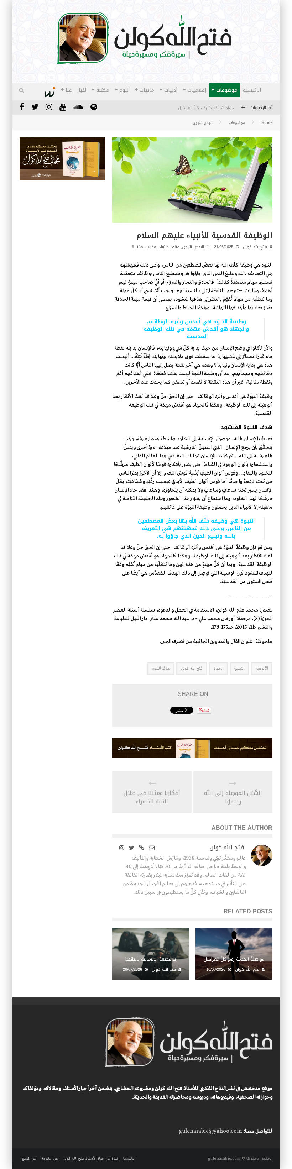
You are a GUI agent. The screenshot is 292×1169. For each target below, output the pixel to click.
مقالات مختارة (144, 247)
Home (266, 122)
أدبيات (170, 90)
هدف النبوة (161, 668)
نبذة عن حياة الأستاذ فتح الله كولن (90, 1158)
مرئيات (147, 90)
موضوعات (227, 90)
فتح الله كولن (255, 247)
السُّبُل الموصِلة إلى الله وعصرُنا (233, 797)
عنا (69, 90)
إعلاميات (196, 90)
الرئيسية (252, 90)
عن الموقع (29, 1158)
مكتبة (102, 90)
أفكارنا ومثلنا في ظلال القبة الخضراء (152, 797)
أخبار (81, 90)
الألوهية (261, 668)
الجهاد (218, 668)
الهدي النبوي (193, 247)
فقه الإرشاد (169, 247)
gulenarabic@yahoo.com (210, 1131)
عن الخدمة (49, 1158)
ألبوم (124, 90)
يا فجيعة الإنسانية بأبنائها (150, 959)
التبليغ (239, 668)
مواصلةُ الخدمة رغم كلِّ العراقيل (206, 108)
